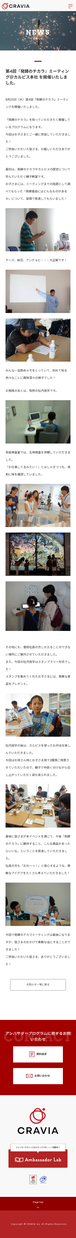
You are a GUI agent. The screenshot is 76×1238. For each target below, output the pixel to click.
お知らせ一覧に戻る (38, 984)
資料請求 (41, 1054)
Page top (38, 1202)
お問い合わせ (42, 1076)
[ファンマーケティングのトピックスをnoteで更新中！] (38, 1158)
